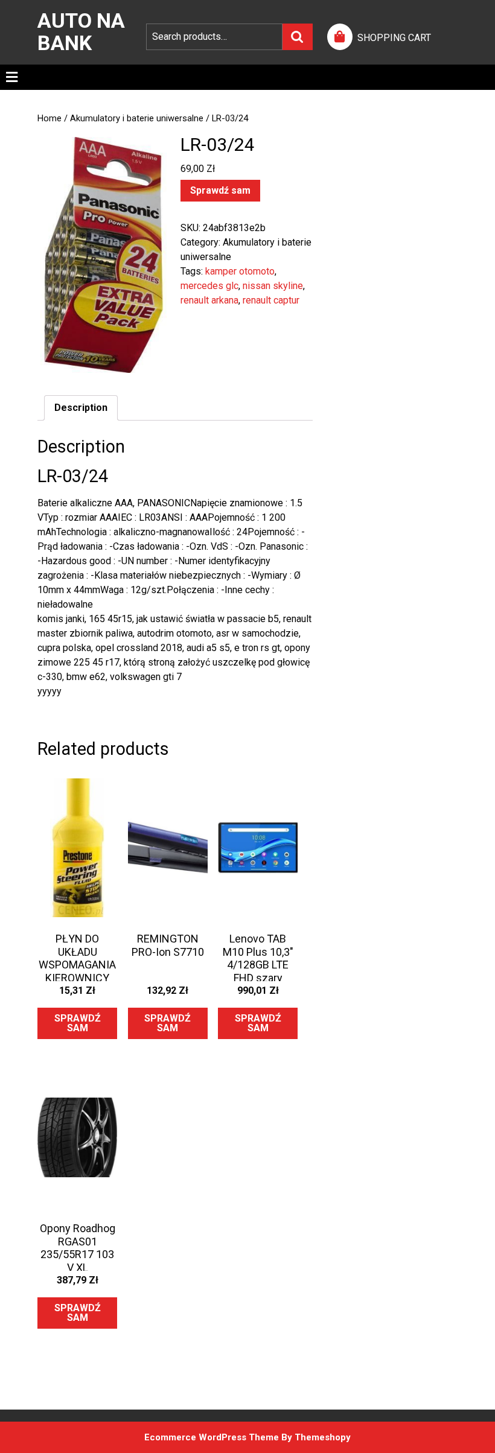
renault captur (271, 300)
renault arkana (209, 300)
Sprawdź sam (220, 190)
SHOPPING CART (394, 37)
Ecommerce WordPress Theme (211, 1437)
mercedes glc (209, 285)
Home (49, 118)
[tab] (12, 77)
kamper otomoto (240, 271)
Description (80, 407)
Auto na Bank (81, 31)
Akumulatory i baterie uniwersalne (136, 118)
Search (298, 37)
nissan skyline (273, 285)
